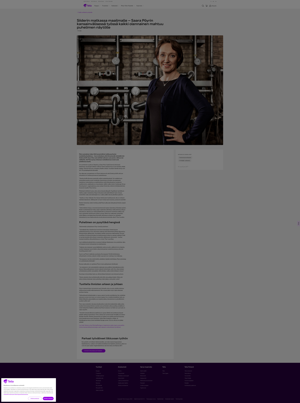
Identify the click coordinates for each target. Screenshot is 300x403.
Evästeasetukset (35, 398)
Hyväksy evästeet (48, 398)
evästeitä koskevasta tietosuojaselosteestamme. (16, 394)
